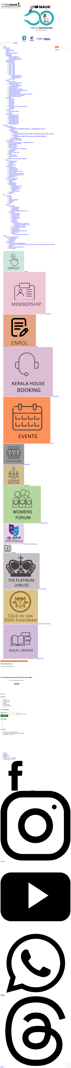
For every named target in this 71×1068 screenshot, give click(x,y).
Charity (5, 235)
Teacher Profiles (12, 184)
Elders (7, 159)
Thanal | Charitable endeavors (12, 236)
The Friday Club (12, 154)
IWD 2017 (11, 177)
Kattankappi (11, 130)
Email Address (4, 712)
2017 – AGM (12, 72)
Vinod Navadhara (15, 190)
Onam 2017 (14, 219)
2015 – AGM (12, 79)
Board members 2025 (13, 116)
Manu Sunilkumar (16, 187)
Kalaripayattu (12, 182)
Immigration (11, 200)
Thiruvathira (11, 192)
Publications (8, 97)
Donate (56, 46)
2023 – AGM (12, 65)
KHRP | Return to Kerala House (21, 234)
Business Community (13, 199)
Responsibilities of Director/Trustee (16, 95)
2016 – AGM (12, 74)
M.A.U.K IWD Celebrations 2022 (16, 173)
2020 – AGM (12, 69)
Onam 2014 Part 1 (16, 207)
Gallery (7, 204)
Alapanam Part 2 (15, 209)
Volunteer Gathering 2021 (14, 57)
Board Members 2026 (13, 115)
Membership (9, 54)
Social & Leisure (9, 141)
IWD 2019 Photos (16, 218)
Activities (5, 125)
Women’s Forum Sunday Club (15, 171)
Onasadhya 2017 (12, 149)
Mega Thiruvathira (13, 176)
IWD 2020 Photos (16, 213)
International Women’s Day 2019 (16, 174)
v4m (10, 157)
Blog (4, 194)
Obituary (11, 202)
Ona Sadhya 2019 (16, 217)
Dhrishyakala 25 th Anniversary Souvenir (18, 106)
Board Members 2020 (13, 120)
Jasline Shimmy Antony (17, 185)
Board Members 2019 (13, 121)
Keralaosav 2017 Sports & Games (21, 224)
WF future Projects (13, 169)
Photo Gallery (12, 212)
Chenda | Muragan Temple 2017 (19, 227)
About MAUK (6, 47)
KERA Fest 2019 (13, 144)
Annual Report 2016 (16, 75)
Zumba (10, 193)
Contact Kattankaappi (16, 138)
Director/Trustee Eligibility (15, 92)
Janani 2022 (11, 101)
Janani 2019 (11, 102)
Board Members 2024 (13, 117)
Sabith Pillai (14, 189)
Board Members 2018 (13, 122)
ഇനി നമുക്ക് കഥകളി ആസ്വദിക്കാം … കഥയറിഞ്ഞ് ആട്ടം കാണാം (28, 128)
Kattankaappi (14, 131)
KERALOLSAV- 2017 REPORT (19, 148)
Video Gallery (12, 205)
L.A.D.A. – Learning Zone (12, 178)
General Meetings (10, 61)
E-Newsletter (12, 107)
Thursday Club (12, 162)
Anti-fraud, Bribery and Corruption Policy (18, 90)
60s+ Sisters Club (15, 228)
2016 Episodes (15, 137)
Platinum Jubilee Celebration (15, 143)
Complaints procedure (14, 84)
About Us (8, 49)
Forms (10, 112)
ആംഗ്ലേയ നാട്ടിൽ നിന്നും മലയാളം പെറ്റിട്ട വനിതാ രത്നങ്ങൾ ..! (30, 136)
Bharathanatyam (12, 179)
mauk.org (5, 754)
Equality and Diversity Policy (15, 82)
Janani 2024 (11, 98)
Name (2, 713)
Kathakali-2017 (12, 127)
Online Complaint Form (17, 85)
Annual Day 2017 (16, 229)
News (10, 197)
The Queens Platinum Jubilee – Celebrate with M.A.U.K (21, 142)
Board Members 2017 (13, 123)
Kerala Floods (12, 240)
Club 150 (11, 163)
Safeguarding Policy (13, 87)
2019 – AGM (12, 70)
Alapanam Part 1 (15, 208)
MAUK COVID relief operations (16, 246)
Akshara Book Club (13, 168)
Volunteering (9, 55)
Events (10, 198)
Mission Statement (10, 50)
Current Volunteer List (14, 56)
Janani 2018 (11, 103)
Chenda (10, 181)
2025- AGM (11, 62)
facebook (32, 790)
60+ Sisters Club (12, 164)
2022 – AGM (12, 66)
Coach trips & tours (13, 156)
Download (8, 110)
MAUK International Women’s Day (19, 210)
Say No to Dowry (13, 172)
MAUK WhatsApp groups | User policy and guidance (21, 93)
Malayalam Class (12, 183)
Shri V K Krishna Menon (11, 52)
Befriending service (13, 161)
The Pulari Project (13, 238)
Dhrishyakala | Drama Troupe (15, 139)
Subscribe (16, 683)
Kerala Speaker (15, 231)
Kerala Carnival (12, 147)
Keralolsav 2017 (15, 222)
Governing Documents (14, 111)
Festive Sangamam (16, 214)
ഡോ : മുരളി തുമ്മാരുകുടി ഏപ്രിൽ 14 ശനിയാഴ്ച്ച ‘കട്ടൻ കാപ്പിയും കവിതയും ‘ (34, 133)
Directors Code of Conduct (15, 96)
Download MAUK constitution (16, 89)
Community (8, 195)
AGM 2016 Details (16, 77)
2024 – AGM (12, 64)
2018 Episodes (15, 132)
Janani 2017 (11, 105)
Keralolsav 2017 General (19, 225)
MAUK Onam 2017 (13, 146)
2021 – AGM (12, 67)
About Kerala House (10, 60)
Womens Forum (9, 166)
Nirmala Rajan (12, 239)
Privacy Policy (12, 81)
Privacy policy (6, 755)
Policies (7, 80)
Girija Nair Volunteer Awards (15, 59)
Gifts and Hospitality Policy (15, 91)
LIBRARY (11, 108)
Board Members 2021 (13, 118)
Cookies (5, 756)
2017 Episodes (15, 135)
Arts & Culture (9, 126)
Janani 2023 (11, 100)
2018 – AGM (12, 71)
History (7, 51)
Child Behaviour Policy (14, 86)
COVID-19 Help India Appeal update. (17, 243)
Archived (5, 707)
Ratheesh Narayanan (16, 188)
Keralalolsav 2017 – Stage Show (21, 223)
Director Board (9, 113)
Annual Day (11, 151)
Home (4, 46)
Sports (10, 153)
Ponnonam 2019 (15, 215)
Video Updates (12, 248)
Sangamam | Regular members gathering (18, 158)
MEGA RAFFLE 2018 (14, 152)
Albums (13, 233)
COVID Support (9, 241)
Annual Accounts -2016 (17, 76)
